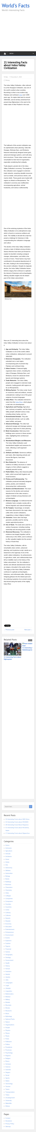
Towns (7, 1089)
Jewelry (7, 977)
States (7, 1081)
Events (7, 938)
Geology (8, 957)
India (20, 95)
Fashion (7, 943)
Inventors (8, 971)
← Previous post (9, 629)
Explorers (8, 940)
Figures (7, 946)
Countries (8, 907)
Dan (7, 77)
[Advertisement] (18, 29)
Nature (7, 1022)
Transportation (10, 1092)
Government (9, 960)
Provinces (8, 1050)
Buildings (8, 881)
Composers (9, 901)
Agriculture (8, 851)
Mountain (8, 1005)
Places (7, 1033)
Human (7, 968)
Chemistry (8, 890)
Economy (8, 924)
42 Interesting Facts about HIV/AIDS (16, 822)
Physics (7, 1030)
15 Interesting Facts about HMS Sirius (17, 819)
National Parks (10, 1019)
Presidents (8, 1047)
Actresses (8, 848)
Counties (8, 904)
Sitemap (8, 1126)
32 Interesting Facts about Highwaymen (12, 658)
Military (7, 999)
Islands (7, 974)
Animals (7, 853)
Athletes (7, 870)
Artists (7, 862)
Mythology (8, 1016)
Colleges (8, 896)
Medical (7, 996)
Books (7, 879)
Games (7, 952)
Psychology (9, 1053)
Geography (8, 954)
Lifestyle (8, 988)
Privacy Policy (9, 1123)
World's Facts (16, 5)
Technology (9, 1083)
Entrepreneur (9, 932)
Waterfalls (8, 1103)
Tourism (7, 1086)
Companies (9, 898)
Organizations (9, 1025)
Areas (7, 859)
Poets (7, 1039)
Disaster (8, 921)
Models (7, 1002)
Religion (7, 1058)
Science (7, 1067)
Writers (7, 1106)
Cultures (8, 915)
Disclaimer (8, 1121)
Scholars (8, 1064)
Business (8, 884)
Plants (7, 1036)
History (8, 80)
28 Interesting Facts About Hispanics (16, 825)
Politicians (8, 1041)
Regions (8, 1055)
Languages (8, 982)
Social (7, 1075)
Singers (7, 1072)
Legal (7, 985)
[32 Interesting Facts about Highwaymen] (13, 649)
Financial (8, 949)
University (8, 1100)
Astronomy (8, 867)
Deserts (7, 918)
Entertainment (9, 929)
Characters (8, 887)
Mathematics (9, 994)
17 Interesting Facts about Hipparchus (17, 833)
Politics (7, 1044)
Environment (9, 935)
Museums (8, 1010)
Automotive (8, 873)
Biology (7, 876)
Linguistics (8, 991)
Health (7, 963)
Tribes (7, 1095)
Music (7, 1013)
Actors (7, 845)
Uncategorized (10, 1097)
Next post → (28, 629)
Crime (7, 910)
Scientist (8, 1069)
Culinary (8, 912)
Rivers (7, 1061)
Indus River (19, 402)
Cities (7, 893)
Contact (7, 1118)
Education (8, 926)
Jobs (6, 980)
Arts (6, 865)
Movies (7, 1008)
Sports (7, 1078)
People (7, 1027)
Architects (8, 856)
